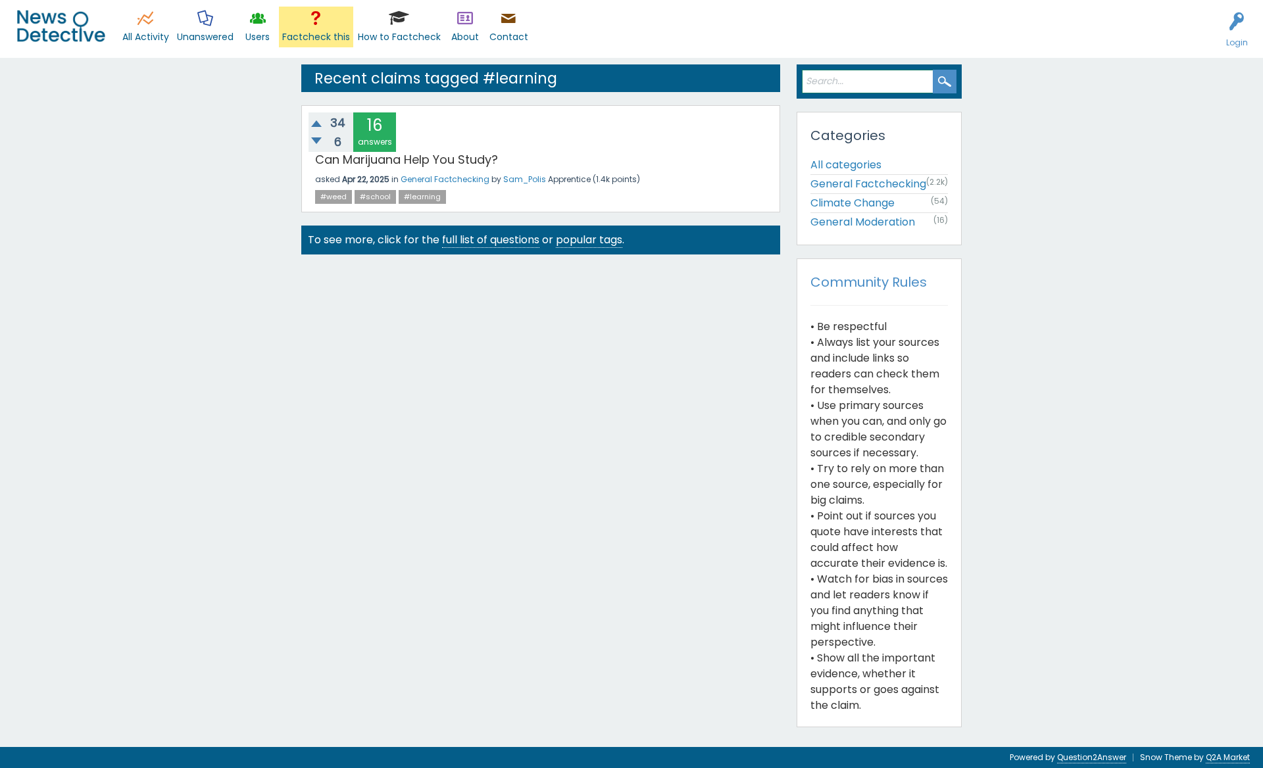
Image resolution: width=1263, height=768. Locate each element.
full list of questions (490, 239)
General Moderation (862, 221)
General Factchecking (445, 179)
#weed (333, 196)
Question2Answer (1091, 757)
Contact (508, 36)
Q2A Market (1228, 757)
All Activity (145, 36)
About (465, 36)
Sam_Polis (524, 179)
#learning (422, 196)
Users (257, 36)
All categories (845, 164)
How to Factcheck (399, 36)
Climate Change (852, 202)
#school (375, 196)
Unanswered (205, 36)
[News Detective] (61, 26)
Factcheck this (316, 36)
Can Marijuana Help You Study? (406, 159)
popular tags (589, 239)
